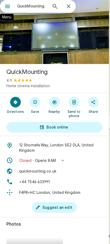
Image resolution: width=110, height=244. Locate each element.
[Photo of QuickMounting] (54, 32)
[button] (54, 160)
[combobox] (32, 6)
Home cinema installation (28, 85)
